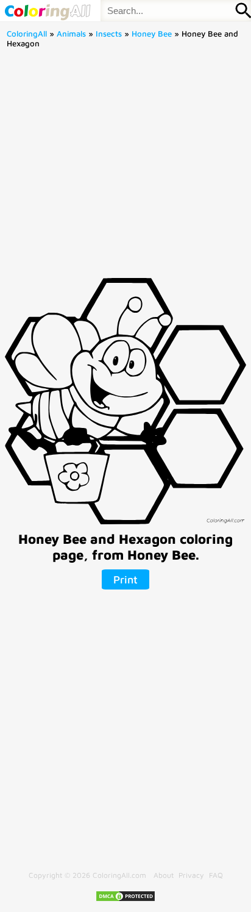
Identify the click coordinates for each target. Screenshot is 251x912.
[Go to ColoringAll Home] (47, 10)
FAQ (216, 875)
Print (125, 579)
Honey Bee (152, 33)
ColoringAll (27, 33)
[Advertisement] (125, 167)
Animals (71, 33)
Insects (109, 33)
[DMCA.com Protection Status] (125, 899)
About (164, 875)
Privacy (191, 875)
